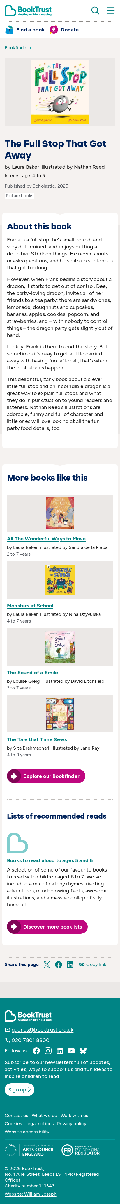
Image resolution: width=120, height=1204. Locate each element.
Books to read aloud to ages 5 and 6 (50, 860)
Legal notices (39, 1123)
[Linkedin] (59, 1050)
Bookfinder (16, 47)
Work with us (74, 1115)
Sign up (17, 1089)
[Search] (95, 10)
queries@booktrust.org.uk (42, 1030)
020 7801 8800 (31, 1040)
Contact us (16, 1115)
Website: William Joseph (31, 1194)
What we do (44, 1115)
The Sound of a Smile (32, 672)
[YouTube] (71, 1050)
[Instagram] (48, 1050)
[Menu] (110, 10)
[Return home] (28, 10)
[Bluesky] (83, 1050)
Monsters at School (30, 605)
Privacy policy (71, 1123)
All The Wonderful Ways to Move (46, 539)
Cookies (13, 1123)
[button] (46, 964)
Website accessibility (27, 1131)
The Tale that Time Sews (37, 739)
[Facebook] (36, 1050)
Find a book (30, 29)
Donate (70, 29)
